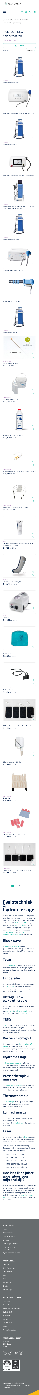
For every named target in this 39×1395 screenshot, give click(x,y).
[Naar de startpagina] (13, 4)
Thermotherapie (9, 1102)
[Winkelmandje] (33, 11)
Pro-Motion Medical (9, 1330)
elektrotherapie (22, 1011)
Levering (6, 1240)
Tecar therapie (12, 965)
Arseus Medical (8, 1305)
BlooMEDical (7, 1319)
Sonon (16, 925)
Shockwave (10, 932)
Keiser (5, 1326)
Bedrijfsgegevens (9, 1268)
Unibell (22, 925)
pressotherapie (15, 935)
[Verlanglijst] (29, 11)
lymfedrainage (18, 1123)
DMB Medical (7, 1312)
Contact (5, 1229)
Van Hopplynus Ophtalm (11, 1308)
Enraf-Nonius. (23, 1013)
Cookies (7, 1388)
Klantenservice (8, 1233)
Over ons (6, 1265)
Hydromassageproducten (12, 1063)
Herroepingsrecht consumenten (9, 1248)
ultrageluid (10, 1011)
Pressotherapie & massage (12, 1085)
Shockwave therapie (12, 946)
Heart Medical (8, 1323)
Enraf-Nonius (25, 923)
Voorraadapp (7, 1290)
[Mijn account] (25, 11)
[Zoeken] (22, 11)
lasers (26, 1137)
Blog (4, 1279)
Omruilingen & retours (10, 1244)
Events (5, 1286)
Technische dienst (9, 1236)
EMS (8, 923)
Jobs (4, 1275)
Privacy (27, 1385)
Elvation (17, 923)
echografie (10, 986)
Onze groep (7, 1301)
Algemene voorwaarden (11, 1253)
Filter (21, 45)
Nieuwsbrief (7, 1282)
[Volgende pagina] (32, 886)
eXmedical (6, 1316)
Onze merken (7, 1272)
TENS (5, 1025)
